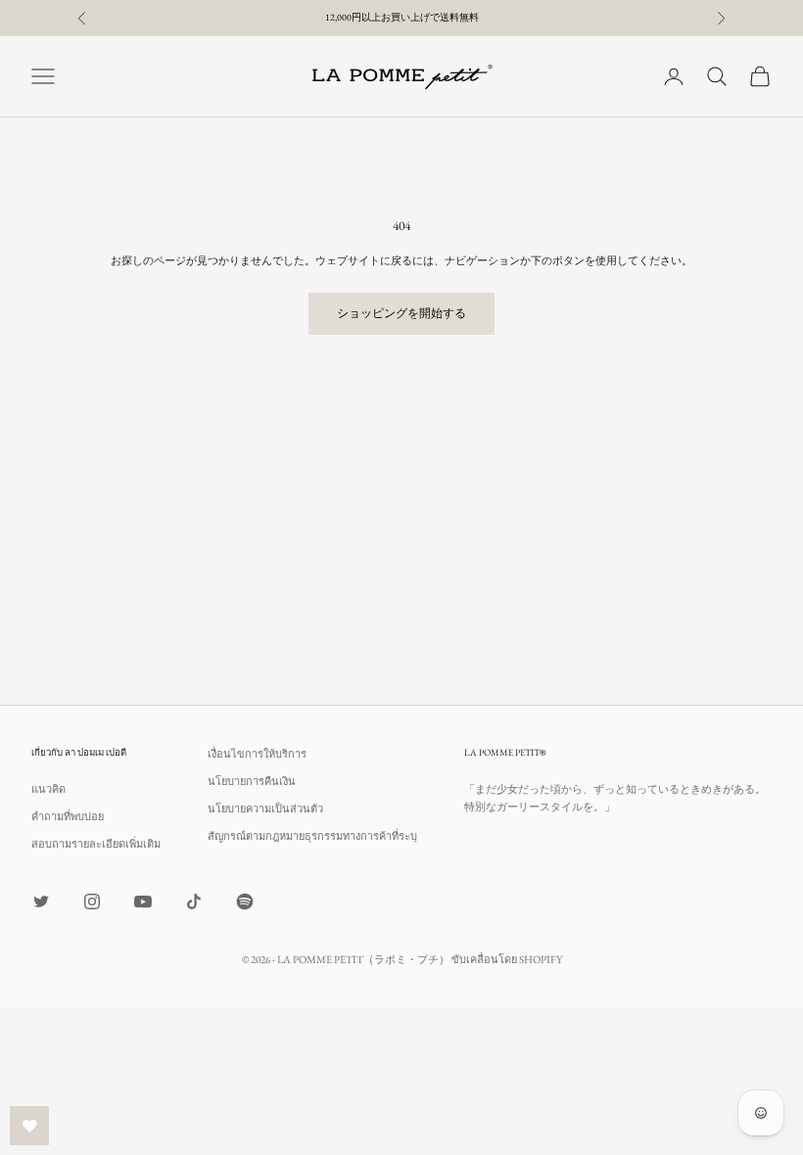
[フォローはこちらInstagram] (92, 901)
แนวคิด (48, 789)
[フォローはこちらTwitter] (41, 901)
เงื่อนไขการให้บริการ (257, 754)
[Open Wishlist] (29, 1125)
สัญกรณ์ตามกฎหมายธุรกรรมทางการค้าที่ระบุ (312, 836)
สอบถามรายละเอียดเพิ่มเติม (96, 844)
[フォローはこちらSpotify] (245, 901)
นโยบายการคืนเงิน (252, 781)
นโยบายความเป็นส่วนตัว (265, 808)
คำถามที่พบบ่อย (67, 816)
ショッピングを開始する (401, 313)
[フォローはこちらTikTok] (194, 901)
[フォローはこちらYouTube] (143, 901)
